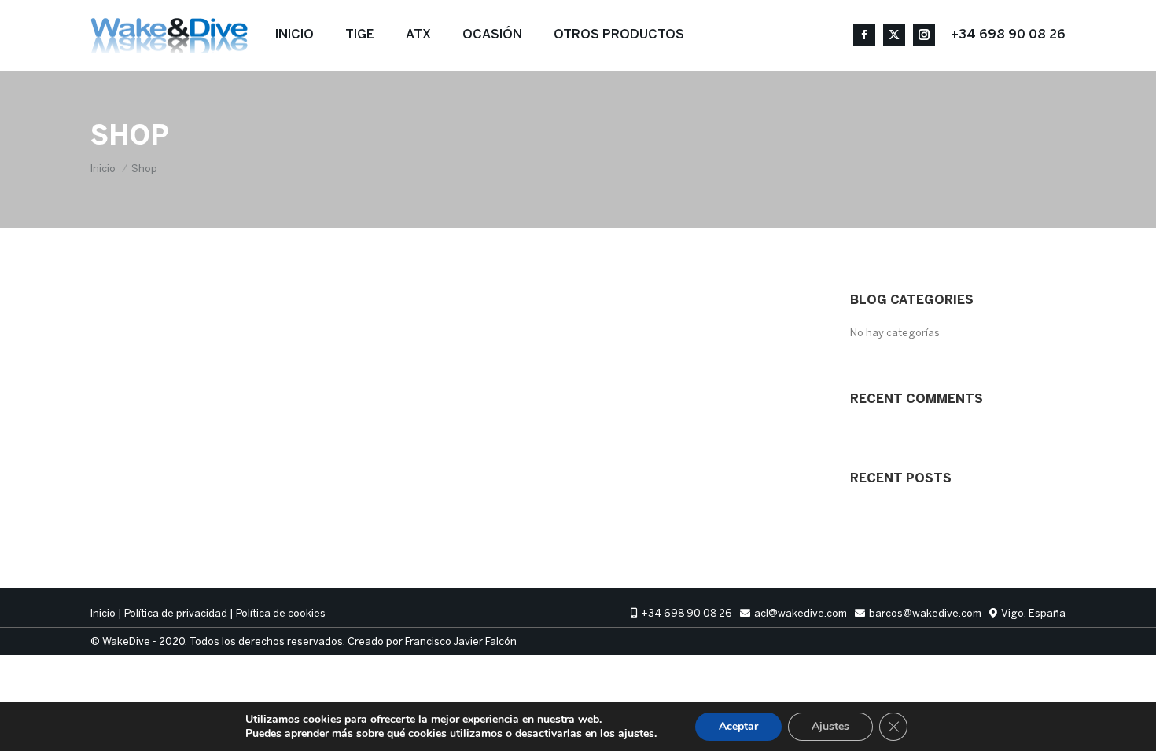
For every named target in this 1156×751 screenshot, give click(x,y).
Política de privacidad (175, 613)
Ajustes (830, 726)
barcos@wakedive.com (925, 613)
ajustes (636, 734)
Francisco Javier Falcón (461, 641)
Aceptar (738, 726)
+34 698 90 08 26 (1008, 35)
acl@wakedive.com (800, 613)
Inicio (103, 613)
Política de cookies (281, 613)
